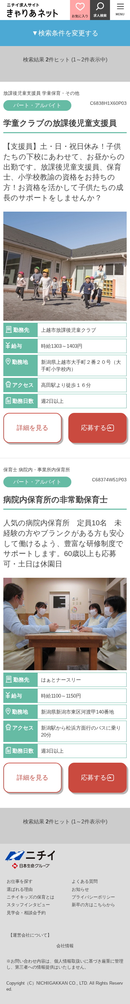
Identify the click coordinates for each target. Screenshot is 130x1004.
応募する (93, 427)
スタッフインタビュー (28, 904)
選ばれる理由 (20, 889)
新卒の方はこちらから (93, 904)
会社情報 (65, 945)
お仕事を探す (20, 881)
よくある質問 (85, 881)
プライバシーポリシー (93, 897)
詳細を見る (32, 427)
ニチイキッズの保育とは (30, 897)
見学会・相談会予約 (26, 912)
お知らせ (80, 889)
